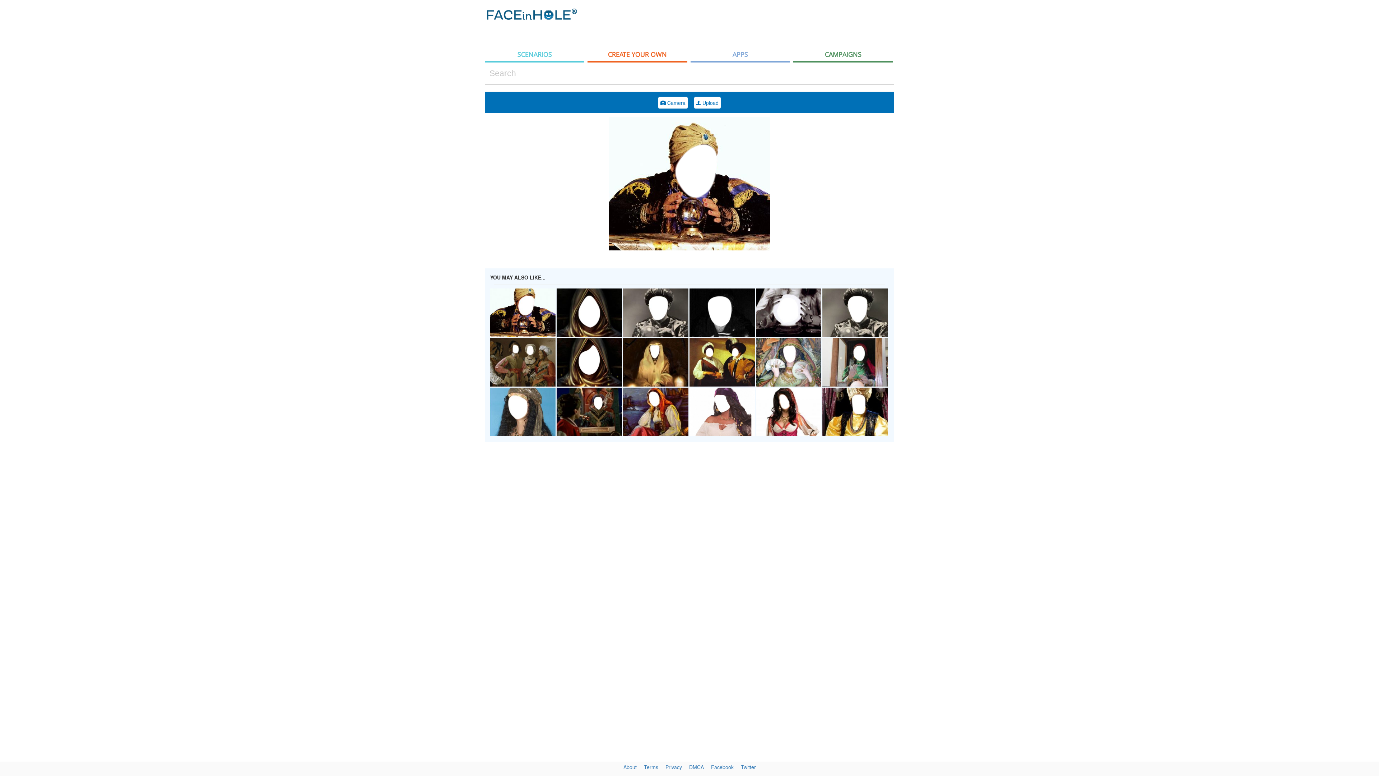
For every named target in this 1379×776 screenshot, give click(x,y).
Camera (676, 102)
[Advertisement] (1314, 115)
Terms (651, 767)
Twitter (748, 767)
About (630, 767)
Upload (710, 102)
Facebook (722, 767)
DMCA (696, 767)
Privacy (673, 767)
